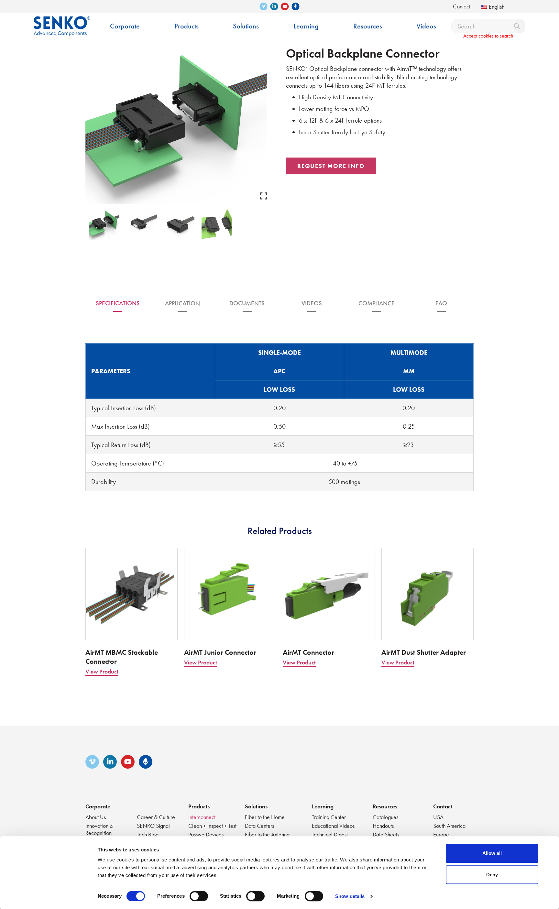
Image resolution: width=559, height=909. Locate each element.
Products (199, 806)
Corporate (97, 806)
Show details (350, 896)
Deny (492, 874)
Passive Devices (206, 834)
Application (182, 303)
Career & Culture (156, 817)
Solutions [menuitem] (246, 26)
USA (438, 817)
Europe (441, 834)
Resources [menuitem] (367, 26)
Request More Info (331, 166)
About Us (95, 817)
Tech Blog (148, 834)
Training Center (329, 817)
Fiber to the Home (265, 817)
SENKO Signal (153, 825)
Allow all (492, 853)
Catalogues (385, 817)
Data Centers (259, 825)
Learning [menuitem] (306, 26)
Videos (311, 303)
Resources (385, 806)
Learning (323, 806)
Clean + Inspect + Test (212, 825)
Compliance (376, 303)
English (496, 6)
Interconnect (201, 817)
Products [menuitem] (186, 26)
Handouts (383, 825)
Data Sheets (386, 834)
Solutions (256, 806)
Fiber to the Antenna (267, 834)
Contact (461, 6)
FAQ (441, 303)
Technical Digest (330, 834)
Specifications (118, 303)
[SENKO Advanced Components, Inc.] (62, 21)
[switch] (199, 896)
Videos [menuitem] (426, 26)
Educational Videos (333, 825)
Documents (247, 303)
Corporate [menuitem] (125, 26)
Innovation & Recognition (99, 829)
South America (449, 825)
